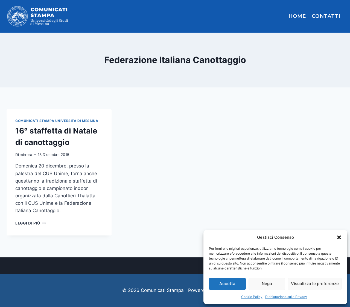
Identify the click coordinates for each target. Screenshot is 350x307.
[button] (339, 237)
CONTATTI (326, 16)
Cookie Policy (251, 297)
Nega (267, 283)
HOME (297, 16)
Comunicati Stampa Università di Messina (56, 121)
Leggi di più (30, 223)
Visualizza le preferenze (315, 283)
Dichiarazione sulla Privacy (286, 297)
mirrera (26, 154)
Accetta (227, 283)
